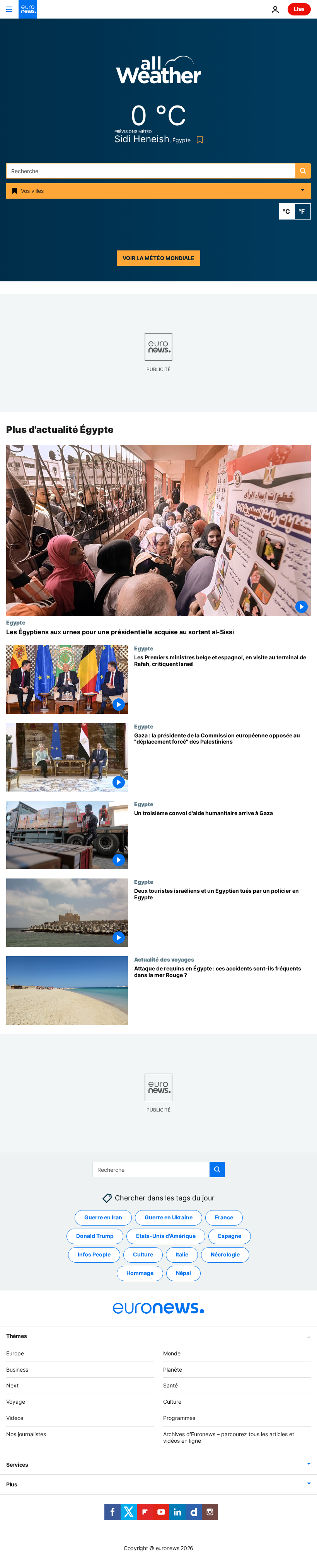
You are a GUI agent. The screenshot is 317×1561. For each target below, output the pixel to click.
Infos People (94, 1254)
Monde (172, 1353)
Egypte (16, 622)
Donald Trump (95, 1235)
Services (17, 1464)
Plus (11, 1484)
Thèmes (16, 1336)
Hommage (139, 1273)
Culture (143, 1254)
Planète (172, 1369)
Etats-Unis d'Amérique (166, 1235)
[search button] (303, 171)
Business (17, 1369)
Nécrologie (225, 1254)
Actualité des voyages (164, 960)
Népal (183, 1273)
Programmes (179, 1418)
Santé (170, 1385)
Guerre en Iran (103, 1217)
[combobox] (158, 171)
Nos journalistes (26, 1434)
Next (12, 1385)
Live (299, 9)
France (224, 1217)
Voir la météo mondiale (158, 258)
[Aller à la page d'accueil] (28, 9)
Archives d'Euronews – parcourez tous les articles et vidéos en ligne (228, 1437)
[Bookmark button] (198, 139)
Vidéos (14, 1418)
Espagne (229, 1235)
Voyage (15, 1401)
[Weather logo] (158, 72)
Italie (182, 1254)
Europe (15, 1353)
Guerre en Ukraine (169, 1217)
